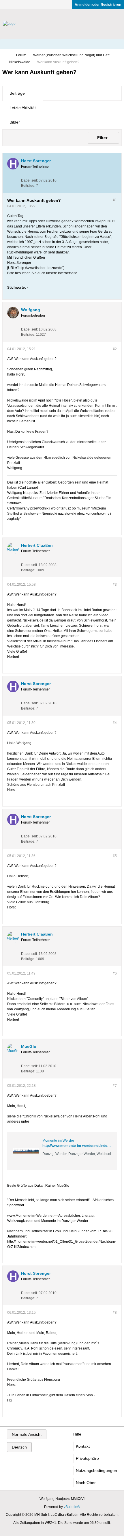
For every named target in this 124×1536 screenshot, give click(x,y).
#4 (115, 723)
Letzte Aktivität (23, 107)
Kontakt (83, 1446)
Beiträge (17, 93)
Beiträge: (28, 186)
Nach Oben (86, 1482)
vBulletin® (72, 1507)
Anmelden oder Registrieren (98, 5)
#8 (115, 1313)
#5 (115, 856)
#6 (115, 973)
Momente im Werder (58, 1141)
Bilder (15, 122)
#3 (115, 585)
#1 (115, 200)
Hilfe (77, 1434)
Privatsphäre (87, 1458)
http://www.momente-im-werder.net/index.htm (79, 1146)
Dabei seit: (29, 180)
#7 (115, 1086)
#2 (115, 349)
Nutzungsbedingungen (96, 1470)
